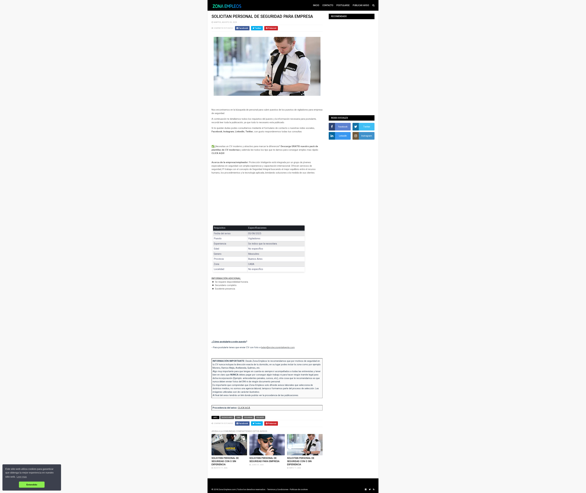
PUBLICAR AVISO (361, 5)
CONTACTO (327, 5)
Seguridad (248, 417)
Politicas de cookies (299, 489)
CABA (238, 417)
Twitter (249, 131)
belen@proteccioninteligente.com (278, 347)
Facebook (217, 131)
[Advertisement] (267, 199)
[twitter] (369, 489)
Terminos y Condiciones (277, 489)
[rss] (373, 489)
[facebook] (365, 489)
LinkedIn (239, 131)
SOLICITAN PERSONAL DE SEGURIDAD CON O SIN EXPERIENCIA (225, 461)
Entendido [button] (31, 484)
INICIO (316, 5)
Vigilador (260, 417)
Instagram (228, 131)
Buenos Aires (227, 417)
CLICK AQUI (218, 153)
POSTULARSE (343, 5)
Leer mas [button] (22, 476)
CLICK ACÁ (244, 407)
